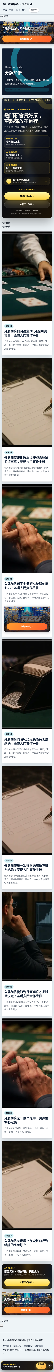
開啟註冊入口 (27, 196)
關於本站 (28, 1346)
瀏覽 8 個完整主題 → (14, 90)
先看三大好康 (27, 204)
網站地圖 (39, 1346)
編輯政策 (17, 1346)
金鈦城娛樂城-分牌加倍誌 (17, 4)
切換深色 (34, 10)
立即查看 (41, 1365)
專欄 (18, 10)
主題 (11, 10)
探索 (5, 10)
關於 (24, 10)
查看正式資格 (27, 1282)
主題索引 (7, 1346)
